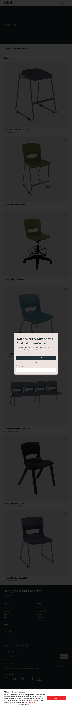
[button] (24, 705)
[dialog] (36, 698)
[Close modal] (54, 336)
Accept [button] (56, 698)
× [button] (70, 691)
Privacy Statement (30, 703)
